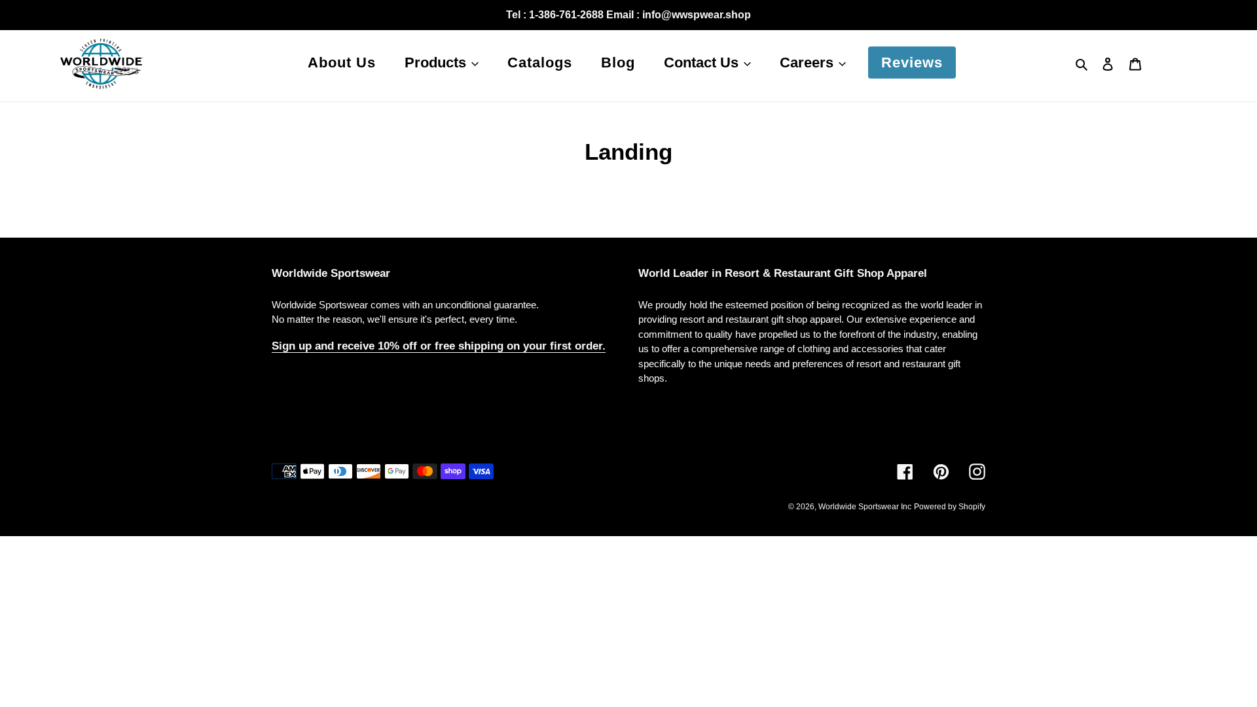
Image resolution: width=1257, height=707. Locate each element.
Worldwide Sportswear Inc (864, 506)
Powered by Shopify (949, 506)
